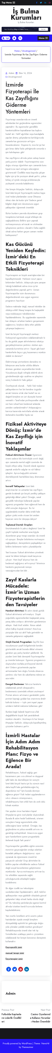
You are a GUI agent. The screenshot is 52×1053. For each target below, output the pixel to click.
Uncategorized (28, 50)
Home (17, 50)
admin (11, 993)
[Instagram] (49, 3)
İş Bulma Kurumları (26, 14)
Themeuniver (27, 1047)
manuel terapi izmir (15, 953)
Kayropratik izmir (14, 947)
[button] (8, 2)
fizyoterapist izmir (14, 958)
